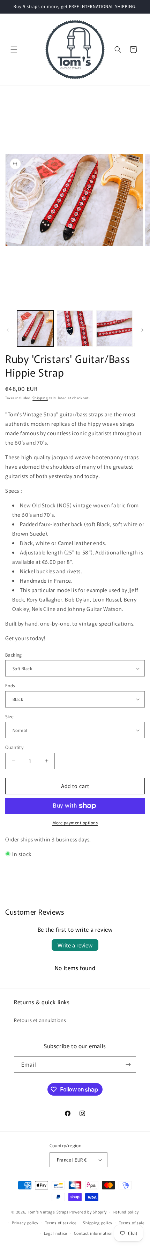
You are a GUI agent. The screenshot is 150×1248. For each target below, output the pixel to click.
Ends (10, 685)
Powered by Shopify (88, 1212)
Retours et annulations (40, 1019)
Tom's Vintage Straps (48, 1212)
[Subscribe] (128, 1064)
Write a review (75, 945)
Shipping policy (97, 1222)
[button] (14, 49)
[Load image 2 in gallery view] (75, 328)
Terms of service (61, 1222)
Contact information (93, 1233)
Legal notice (55, 1233)
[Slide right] (142, 330)
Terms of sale (132, 1222)
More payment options (75, 822)
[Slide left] (7, 330)
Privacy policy (25, 1222)
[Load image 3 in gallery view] (114, 328)
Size (9, 716)
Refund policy (126, 1212)
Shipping (40, 397)
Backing (13, 654)
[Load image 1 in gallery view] (35, 328)
